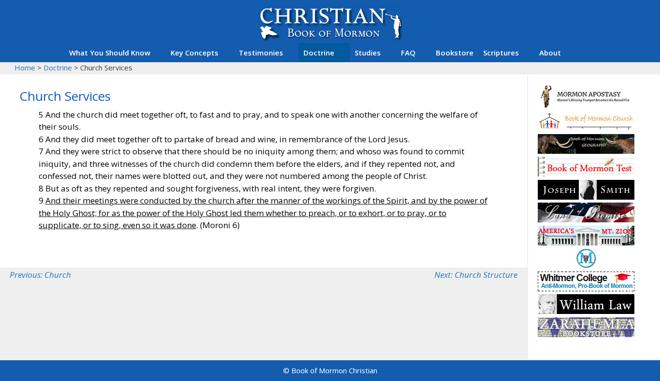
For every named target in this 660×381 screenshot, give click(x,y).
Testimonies (261, 52)
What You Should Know (109, 52)
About (550, 52)
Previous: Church (40, 274)
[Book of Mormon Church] (586, 127)
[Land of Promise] (586, 219)
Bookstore (454, 52)
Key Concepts (194, 52)
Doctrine (318, 52)
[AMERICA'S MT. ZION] (586, 242)
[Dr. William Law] (586, 310)
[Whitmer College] (586, 288)
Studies (368, 52)
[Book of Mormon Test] (586, 173)
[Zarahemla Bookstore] (586, 334)
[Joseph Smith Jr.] (586, 196)
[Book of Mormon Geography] (586, 150)
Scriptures (501, 52)
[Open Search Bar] (585, 52)
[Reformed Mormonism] (586, 265)
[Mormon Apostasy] (586, 104)
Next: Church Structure (475, 274)
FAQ (408, 52)
